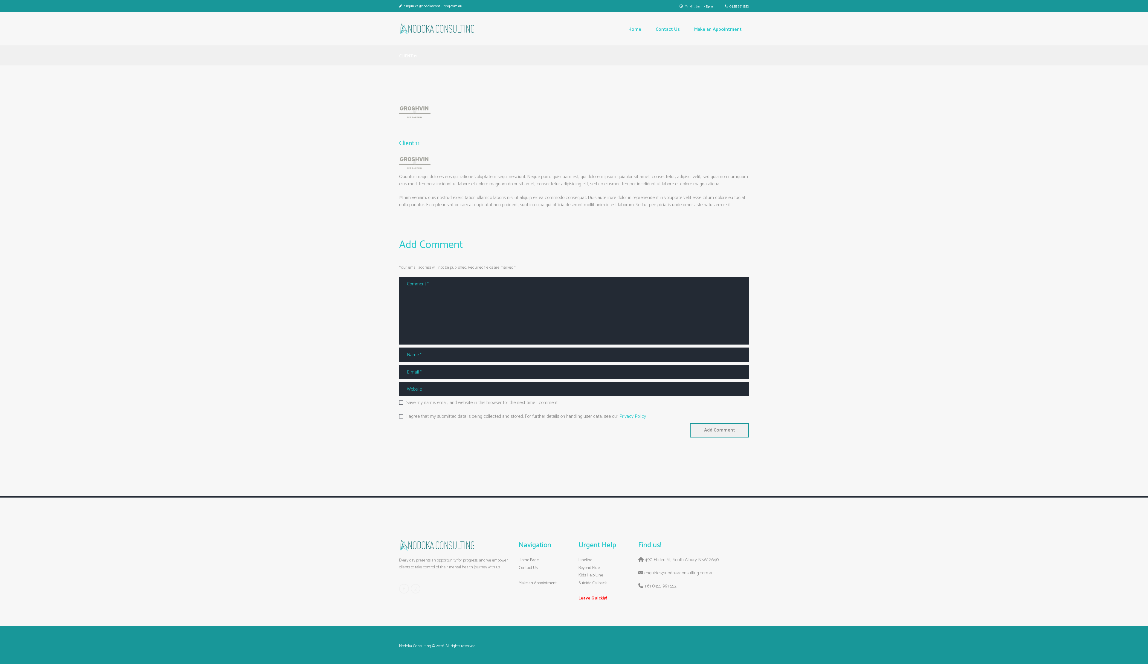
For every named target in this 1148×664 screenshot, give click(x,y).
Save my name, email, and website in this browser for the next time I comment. (482, 402)
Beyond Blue (589, 567)
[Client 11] (414, 112)
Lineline (585, 560)
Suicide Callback (592, 583)
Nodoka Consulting (415, 646)
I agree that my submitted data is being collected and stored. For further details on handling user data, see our (526, 416)
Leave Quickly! (592, 598)
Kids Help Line (590, 575)
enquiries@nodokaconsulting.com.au (433, 6)
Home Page (529, 560)
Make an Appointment (538, 583)
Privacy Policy (632, 416)
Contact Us (528, 567)
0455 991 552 (739, 6)
